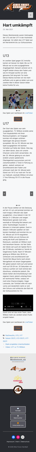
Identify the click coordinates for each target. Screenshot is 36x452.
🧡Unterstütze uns (18, 424)
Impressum (11, 442)
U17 (20, 335)
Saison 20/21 (10, 338)
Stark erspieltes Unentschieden (17, 344)
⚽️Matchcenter (18, 417)
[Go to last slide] (4, 99)
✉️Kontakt (18, 410)
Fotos (18, 119)
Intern (18, 442)
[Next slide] (31, 99)
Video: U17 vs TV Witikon (15, 347)
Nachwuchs (9, 335)
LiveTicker (29, 113)
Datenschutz (25, 442)
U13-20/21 (20, 338)
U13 (17, 335)
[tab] (16, 110)
